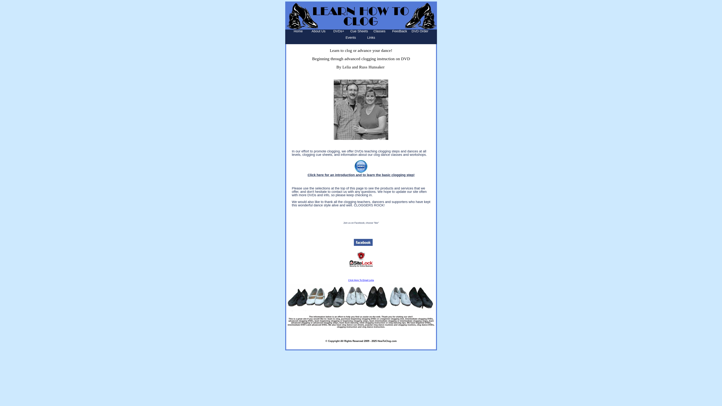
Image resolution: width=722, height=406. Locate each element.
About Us (318, 31)
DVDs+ (338, 31)
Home (298, 31)
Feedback (399, 31)
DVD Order (420, 31)
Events (351, 37)
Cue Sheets (359, 31)
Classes (379, 31)
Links (371, 37)
